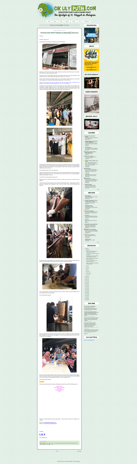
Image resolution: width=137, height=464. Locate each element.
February (87, 273)
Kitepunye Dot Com (88, 205)
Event (52, 443)
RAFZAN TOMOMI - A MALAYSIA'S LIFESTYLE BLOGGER (91, 141)
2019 (86, 285)
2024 (86, 277)
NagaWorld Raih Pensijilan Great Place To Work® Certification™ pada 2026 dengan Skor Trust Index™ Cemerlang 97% (91, 330)
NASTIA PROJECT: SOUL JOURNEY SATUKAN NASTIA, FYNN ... (92, 256)
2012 (86, 295)
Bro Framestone (88, 147)
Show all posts (66, 25)
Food (54, 443)
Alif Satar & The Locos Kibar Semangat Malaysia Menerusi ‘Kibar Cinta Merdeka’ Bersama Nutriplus (91, 231)
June (87, 267)
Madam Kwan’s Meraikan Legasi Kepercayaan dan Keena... (91, 252)
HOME (49, 21)
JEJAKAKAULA (88, 168)
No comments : (48, 444)
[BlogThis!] (41, 441)
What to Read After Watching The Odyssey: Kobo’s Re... (91, 261)
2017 (86, 288)
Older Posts (79, 451)
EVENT (55, 21)
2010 (86, 298)
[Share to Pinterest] (45, 441)
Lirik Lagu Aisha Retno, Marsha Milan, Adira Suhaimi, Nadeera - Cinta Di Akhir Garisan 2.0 (91, 144)
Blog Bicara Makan (88, 184)
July (87, 265)
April (87, 270)
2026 (86, 248)
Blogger (78, 461)
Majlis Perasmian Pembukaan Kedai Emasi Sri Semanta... (92, 259)
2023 (86, 279)
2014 (86, 292)
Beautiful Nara (87, 178)
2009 (86, 299)
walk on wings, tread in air (90, 234)
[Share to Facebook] (44, 441)
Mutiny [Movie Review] (88, 153)
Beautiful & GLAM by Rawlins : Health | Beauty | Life (90, 152)
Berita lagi (85, 333)
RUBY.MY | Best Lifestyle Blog (90, 229)
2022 (86, 280)
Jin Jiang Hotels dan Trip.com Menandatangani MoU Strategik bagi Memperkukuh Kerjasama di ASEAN (90, 308)
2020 (86, 283)
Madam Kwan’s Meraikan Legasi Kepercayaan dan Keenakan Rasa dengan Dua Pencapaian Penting (90, 226)
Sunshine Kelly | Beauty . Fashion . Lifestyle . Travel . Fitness (91, 201)
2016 (86, 289)
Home (57, 451)
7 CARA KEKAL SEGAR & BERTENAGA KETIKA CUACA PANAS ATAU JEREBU (91, 207)
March (87, 271)
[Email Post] (52, 444)
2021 (86, 282)
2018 (86, 286)
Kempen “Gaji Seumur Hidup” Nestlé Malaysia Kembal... (92, 263)
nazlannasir (87, 173)
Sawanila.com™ (88, 239)
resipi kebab (58, 443)
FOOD (61, 21)
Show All (98, 189)
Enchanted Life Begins (89, 210)
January (87, 274)
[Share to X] (42, 441)
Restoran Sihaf (67, 443)
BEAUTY (67, 21)
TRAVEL (73, 21)
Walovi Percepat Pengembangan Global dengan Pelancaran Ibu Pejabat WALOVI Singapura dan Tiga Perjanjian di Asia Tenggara (91, 319)
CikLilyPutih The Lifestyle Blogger (91, 224)
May (87, 268)
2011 (86, 296)
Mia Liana (87, 219)
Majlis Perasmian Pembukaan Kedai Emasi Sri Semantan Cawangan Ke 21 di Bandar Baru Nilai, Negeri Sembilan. (91, 170)
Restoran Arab (62, 443)
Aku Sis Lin (87, 215)
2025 (86, 276)
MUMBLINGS (87, 21)
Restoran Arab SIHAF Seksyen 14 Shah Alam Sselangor (59, 33)
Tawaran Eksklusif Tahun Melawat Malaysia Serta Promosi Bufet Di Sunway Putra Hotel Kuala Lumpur (90, 186)
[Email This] (40, 441)
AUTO (80, 21)
